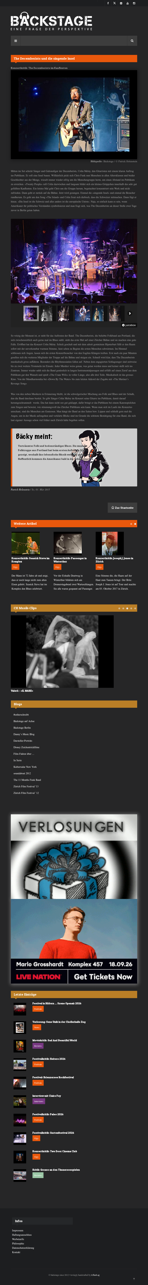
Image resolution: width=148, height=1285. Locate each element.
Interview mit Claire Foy (46, 1095)
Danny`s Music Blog (24, 734)
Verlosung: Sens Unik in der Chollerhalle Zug (59, 1021)
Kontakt (16, 1252)
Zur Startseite (124, 507)
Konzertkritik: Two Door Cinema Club (54, 1151)
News (36, 1027)
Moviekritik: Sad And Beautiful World (54, 1040)
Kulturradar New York (25, 766)
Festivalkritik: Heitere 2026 (49, 1058)
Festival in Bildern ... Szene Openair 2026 (56, 1003)
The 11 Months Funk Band (27, 780)
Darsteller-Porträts (23, 740)
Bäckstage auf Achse (24, 721)
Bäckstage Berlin (22, 727)
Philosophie (18, 1243)
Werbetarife (18, 1239)
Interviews (38, 1101)
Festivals (38, 1008)
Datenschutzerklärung (23, 1247)
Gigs (47, 566)
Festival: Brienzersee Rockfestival (53, 1077)
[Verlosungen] (74, 856)
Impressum (17, 1230)
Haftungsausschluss (22, 1234)
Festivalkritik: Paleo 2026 (48, 1114)
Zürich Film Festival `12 (26, 793)
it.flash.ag (95, 1274)
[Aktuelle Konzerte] (74, 941)
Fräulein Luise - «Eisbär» (54, 690)
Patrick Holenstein (20, 489)
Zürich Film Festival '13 (26, 786)
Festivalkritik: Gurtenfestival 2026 (53, 1132)
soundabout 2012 (22, 773)
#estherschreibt (21, 714)
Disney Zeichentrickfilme (26, 747)
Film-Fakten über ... (24, 753)
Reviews (38, 1045)
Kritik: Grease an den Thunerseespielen (56, 1169)
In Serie (18, 760)
